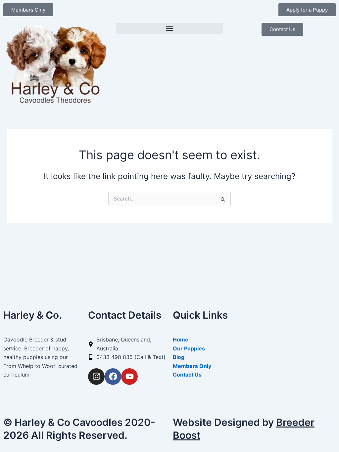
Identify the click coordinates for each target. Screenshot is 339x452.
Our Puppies (189, 348)
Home (180, 339)
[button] (169, 28)
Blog (178, 357)
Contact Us (187, 374)
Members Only (192, 366)
